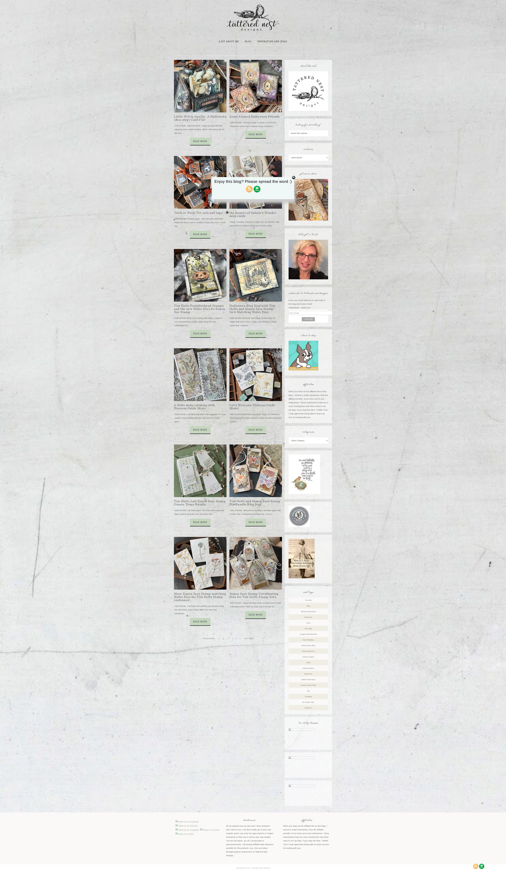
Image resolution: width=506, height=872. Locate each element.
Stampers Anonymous (308, 611)
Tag (308, 691)
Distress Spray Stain (308, 645)
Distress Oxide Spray (308, 679)
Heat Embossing (308, 640)
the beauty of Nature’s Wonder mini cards (252, 214)
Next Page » (250, 638)
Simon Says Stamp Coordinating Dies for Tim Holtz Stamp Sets (254, 595)
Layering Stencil (308, 668)
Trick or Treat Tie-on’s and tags (198, 212)
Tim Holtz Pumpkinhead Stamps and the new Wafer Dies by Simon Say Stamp (199, 308)
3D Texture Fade (308, 702)
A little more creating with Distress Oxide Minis (194, 407)
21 (240, 638)
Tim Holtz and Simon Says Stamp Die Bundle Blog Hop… (254, 503)
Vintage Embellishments (308, 634)
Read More (200, 141)
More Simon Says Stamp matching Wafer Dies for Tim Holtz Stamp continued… (200, 596)
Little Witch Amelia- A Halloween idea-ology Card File (200, 118)
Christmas (308, 696)
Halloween (308, 708)
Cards (308, 662)
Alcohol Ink (308, 674)
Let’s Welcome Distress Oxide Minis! (252, 407)
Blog (308, 606)
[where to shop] (303, 370)
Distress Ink (308, 617)
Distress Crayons (308, 657)
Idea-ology (308, 628)
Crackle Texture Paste (308, 685)
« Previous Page (208, 638)
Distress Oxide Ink (308, 651)
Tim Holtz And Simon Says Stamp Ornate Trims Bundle (200, 503)
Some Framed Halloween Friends (254, 116)
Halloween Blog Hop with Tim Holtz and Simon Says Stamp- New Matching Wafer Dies (252, 308)
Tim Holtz (308, 600)
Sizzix (308, 623)
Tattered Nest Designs (253, 18)
